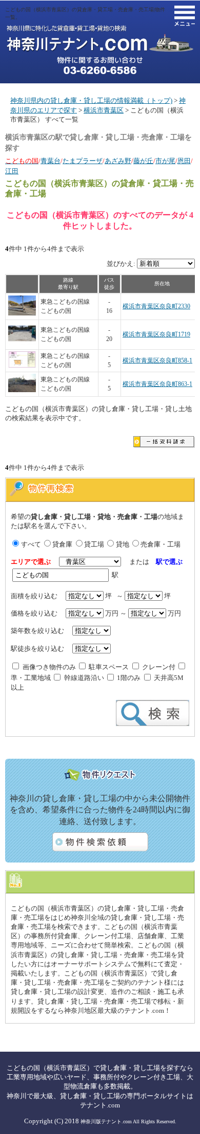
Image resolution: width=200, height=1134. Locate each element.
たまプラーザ (83, 161)
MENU (184, 16)
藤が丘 (143, 161)
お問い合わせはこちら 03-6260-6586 (100, 65)
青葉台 (51, 161)
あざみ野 (118, 161)
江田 (11, 171)
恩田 (184, 161)
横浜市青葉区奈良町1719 (156, 334)
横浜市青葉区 (104, 110)
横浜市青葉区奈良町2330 (156, 306)
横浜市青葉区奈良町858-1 (157, 360)
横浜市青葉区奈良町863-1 (157, 384)
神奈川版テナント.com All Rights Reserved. (128, 1121)
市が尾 (165, 161)
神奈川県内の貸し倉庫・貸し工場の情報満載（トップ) (91, 100)
